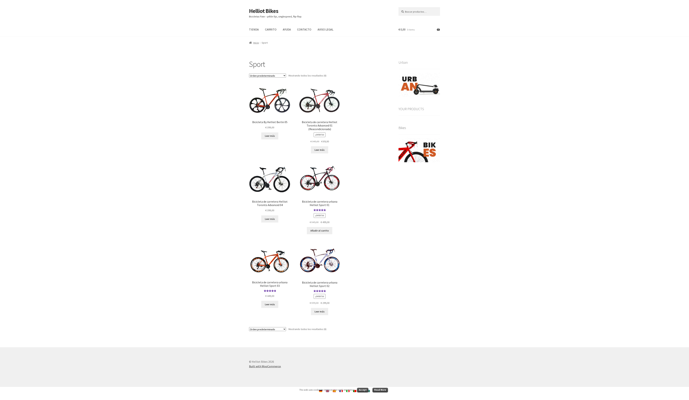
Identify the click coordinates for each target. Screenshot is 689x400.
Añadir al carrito (319, 230)
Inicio (256, 42)
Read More (380, 389)
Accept (363, 389)
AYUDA (287, 29)
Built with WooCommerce (265, 366)
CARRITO (270, 29)
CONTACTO (304, 29)
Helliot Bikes (263, 11)
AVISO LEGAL (325, 29)
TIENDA (254, 29)
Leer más (270, 135)
